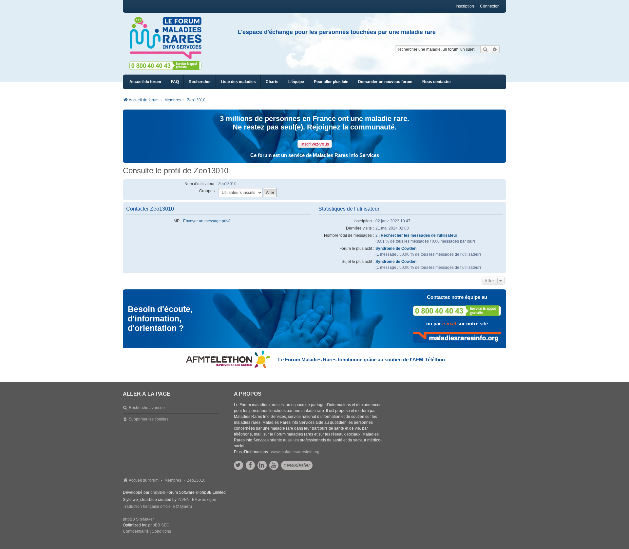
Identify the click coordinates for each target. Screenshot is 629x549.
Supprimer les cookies (148, 419)
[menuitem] (238, 82)
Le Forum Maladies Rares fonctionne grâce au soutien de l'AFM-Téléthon (361, 359)
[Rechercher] (485, 49)
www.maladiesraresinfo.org (295, 452)
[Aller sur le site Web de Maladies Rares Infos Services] (457, 337)
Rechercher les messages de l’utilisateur (419, 235)
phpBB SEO (158, 525)
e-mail (449, 323)
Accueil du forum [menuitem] (145, 81)
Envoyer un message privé (207, 221)
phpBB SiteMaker (138, 519)
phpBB (156, 492)
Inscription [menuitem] (465, 6)
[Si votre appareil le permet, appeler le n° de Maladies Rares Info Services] (457, 310)
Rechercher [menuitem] (200, 81)
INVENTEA (187, 499)
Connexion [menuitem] (490, 6)
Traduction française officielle (149, 506)
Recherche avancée (147, 407)
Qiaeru (186, 506)
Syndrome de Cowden (395, 248)
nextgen (209, 499)
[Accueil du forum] (168, 38)
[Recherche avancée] (495, 49)
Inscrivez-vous (314, 144)
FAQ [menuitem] (175, 81)
